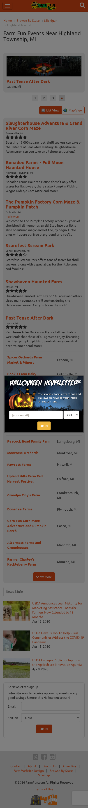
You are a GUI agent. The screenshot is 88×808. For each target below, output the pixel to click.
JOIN (44, 426)
